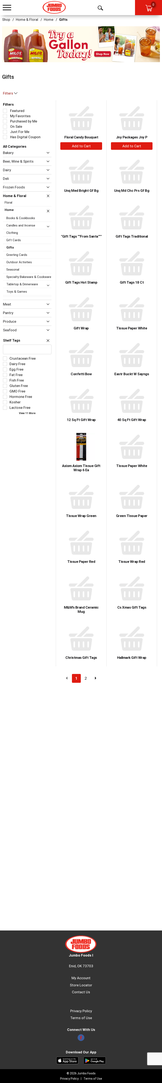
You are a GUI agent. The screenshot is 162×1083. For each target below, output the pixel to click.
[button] (81, 44)
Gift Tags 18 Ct (132, 282)
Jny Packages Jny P (131, 137)
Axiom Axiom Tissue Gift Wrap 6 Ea (81, 468)
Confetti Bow (81, 374)
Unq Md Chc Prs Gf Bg (131, 190)
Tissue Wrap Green (81, 516)
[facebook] (81, 1039)
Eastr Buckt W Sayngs (131, 374)
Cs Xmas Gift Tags (131, 607)
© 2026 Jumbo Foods (81, 1073)
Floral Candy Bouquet (81, 137)
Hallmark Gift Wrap (131, 657)
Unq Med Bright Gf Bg (81, 190)
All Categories (14, 146)
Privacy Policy (81, 1011)
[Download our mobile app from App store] (67, 1060)
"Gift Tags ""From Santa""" (81, 236)
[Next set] (95, 678)
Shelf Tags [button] (11, 340)
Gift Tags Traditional (132, 236)
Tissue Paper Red (81, 561)
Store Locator (81, 985)
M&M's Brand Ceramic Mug (81, 609)
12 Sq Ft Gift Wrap (81, 420)
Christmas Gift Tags (81, 657)
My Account (81, 978)
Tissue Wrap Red (131, 561)
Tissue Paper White (131, 328)
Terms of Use (81, 1018)
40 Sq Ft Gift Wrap (131, 420)
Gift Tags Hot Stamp (81, 282)
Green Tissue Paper (131, 516)
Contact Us (81, 992)
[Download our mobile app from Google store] (95, 1060)
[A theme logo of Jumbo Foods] (54, 7)
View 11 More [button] (27, 413)
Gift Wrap (81, 328)
